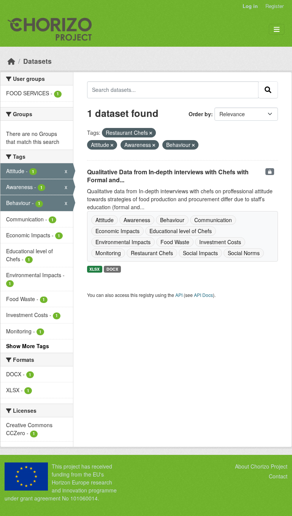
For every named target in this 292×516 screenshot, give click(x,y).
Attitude (104, 220)
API (178, 295)
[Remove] (150, 133)
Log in (250, 5)
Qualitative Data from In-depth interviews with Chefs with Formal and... (168, 175)
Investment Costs (220, 242)
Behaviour (172, 220)
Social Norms (244, 253)
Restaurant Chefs (152, 253)
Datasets (37, 61)
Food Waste (174, 242)
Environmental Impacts (123, 242)
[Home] (11, 61)
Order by (200, 114)
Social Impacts (200, 253)
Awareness (137, 220)
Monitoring (108, 253)
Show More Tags (27, 346)
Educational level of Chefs (180, 231)
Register (274, 5)
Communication (213, 220)
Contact (278, 476)
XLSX (94, 269)
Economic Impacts (117, 231)
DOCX (112, 269)
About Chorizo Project (261, 466)
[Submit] (268, 89)
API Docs (203, 295)
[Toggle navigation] (276, 29)
